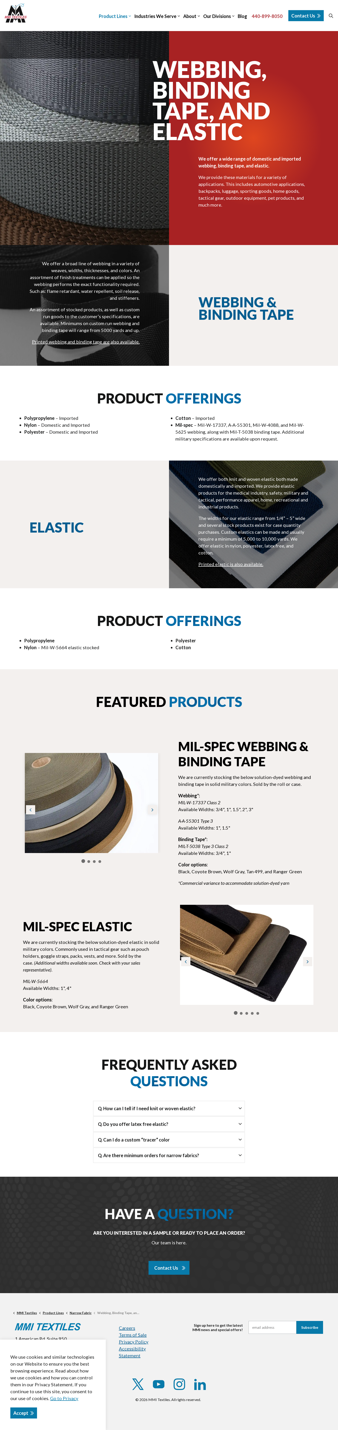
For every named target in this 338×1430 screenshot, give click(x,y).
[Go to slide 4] (99, 861)
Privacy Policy (133, 1341)
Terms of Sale (133, 1335)
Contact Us (303, 15)
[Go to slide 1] (83, 861)
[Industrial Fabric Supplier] (16, 13)
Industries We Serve (155, 16)
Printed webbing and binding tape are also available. (86, 341)
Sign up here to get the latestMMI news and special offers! (217, 1327)
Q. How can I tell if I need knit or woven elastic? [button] (146, 1108)
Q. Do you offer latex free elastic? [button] (133, 1124)
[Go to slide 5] (257, 1013)
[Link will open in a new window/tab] (138, 1384)
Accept (20, 1413)
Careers (127, 1328)
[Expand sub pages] (335, 15)
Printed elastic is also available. (230, 564)
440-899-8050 (267, 16)
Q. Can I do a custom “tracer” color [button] (134, 1139)
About (189, 16)
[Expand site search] (330, 15)
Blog (242, 16)
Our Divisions (217, 16)
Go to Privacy (64, 1398)
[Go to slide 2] (88, 861)
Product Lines (113, 16)
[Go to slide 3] (94, 861)
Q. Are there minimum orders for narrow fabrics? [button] (148, 1155)
